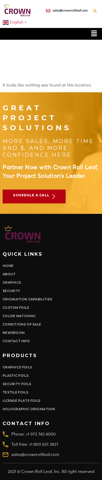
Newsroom (14, 333)
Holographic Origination (29, 409)
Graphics (12, 282)
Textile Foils (15, 392)
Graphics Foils (17, 367)
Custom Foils (16, 308)
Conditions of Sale (22, 324)
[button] (94, 34)
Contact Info (16, 341)
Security (11, 291)
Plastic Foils (16, 376)
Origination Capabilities (27, 299)
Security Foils (17, 384)
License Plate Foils (22, 401)
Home (8, 266)
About (9, 274)
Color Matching (19, 316)
